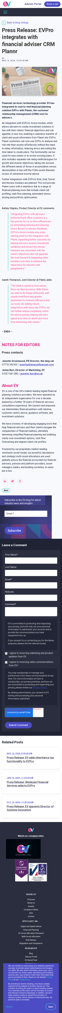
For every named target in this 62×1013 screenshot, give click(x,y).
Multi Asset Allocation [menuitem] (31, 936)
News (6, 490)
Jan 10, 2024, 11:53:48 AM (20, 778)
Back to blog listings (17, 22)
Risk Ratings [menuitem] (31, 940)
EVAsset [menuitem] (31, 899)
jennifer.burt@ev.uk (31, 373)
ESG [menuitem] (31, 913)
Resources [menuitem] (31, 948)
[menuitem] (52, 4)
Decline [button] (9, 1006)
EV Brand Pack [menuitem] (31, 960)
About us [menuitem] (31, 903)
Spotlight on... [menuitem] (31, 921)
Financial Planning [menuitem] (31, 930)
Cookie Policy (24, 979)
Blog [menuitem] (31, 953)
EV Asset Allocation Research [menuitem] (31, 933)
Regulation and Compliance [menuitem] (31, 943)
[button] (23, 849)
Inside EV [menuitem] (31, 894)
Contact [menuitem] (31, 916)
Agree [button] (50, 1006)
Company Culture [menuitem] (31, 910)
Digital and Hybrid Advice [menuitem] (31, 926)
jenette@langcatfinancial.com (37, 364)
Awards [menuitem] (31, 906)
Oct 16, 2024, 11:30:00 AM (20, 802)
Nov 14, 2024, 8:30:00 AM (19, 753)
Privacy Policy (40, 687)
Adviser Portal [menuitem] (33, 4)
